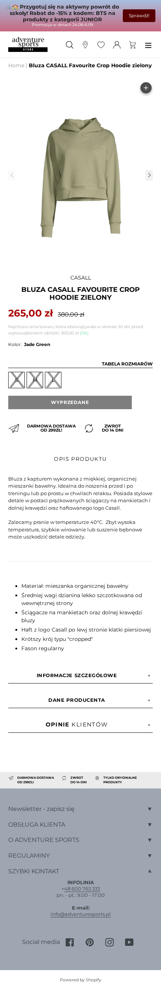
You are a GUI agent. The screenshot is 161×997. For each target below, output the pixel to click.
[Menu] (148, 44)
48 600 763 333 (82, 889)
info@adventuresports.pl (81, 914)
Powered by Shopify (80, 979)
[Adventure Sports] (28, 44)
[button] (149, 175)
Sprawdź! (139, 15)
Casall (80, 277)
